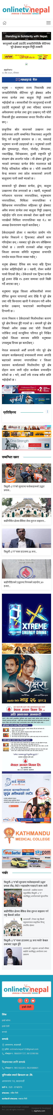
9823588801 (32, 1068)
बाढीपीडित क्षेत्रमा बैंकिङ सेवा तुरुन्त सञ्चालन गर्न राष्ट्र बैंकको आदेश (26, 913)
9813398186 (32, 1053)
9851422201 (20, 1068)
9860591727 (20, 1053)
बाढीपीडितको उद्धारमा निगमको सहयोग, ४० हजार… (23, 584)
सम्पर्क (4, 1032)
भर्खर (5, 873)
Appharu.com (39, 1111)
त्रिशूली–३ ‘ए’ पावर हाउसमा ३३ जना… (20, 552)
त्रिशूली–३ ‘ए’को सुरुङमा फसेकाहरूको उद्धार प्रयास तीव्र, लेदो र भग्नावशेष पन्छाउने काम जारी (25, 884)
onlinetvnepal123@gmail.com (24, 1049)
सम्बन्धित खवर (10, 457)
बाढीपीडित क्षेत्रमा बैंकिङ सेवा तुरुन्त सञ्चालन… (25, 521)
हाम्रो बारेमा (6, 1020)
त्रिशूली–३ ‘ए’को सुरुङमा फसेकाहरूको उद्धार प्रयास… (24, 488)
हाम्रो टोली (26, 1007)
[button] (48, 23)
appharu (8, 70)
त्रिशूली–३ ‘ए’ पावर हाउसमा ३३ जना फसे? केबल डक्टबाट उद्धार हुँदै (26, 942)
